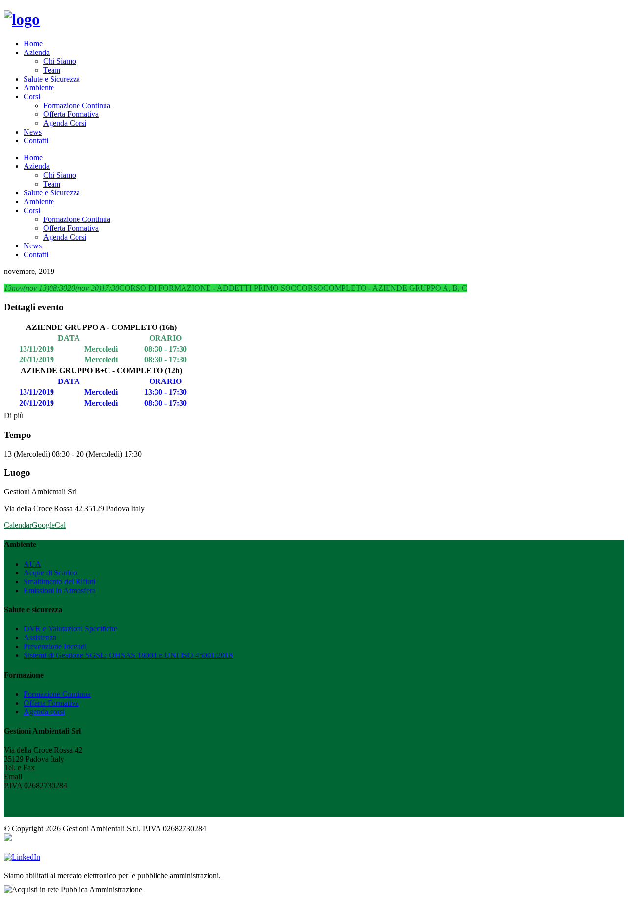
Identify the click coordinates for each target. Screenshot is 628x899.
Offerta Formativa (71, 114)
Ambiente (39, 87)
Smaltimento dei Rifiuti (59, 581)
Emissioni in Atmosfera (60, 590)
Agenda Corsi (64, 123)
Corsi (32, 96)
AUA (32, 564)
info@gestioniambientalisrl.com (73, 776)
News (33, 132)
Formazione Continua (76, 105)
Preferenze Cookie (32, 812)
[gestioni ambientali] (22, 19)
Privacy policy (26, 794)
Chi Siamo (59, 61)
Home (33, 43)
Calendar (18, 525)
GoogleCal (49, 525)
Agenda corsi (44, 712)
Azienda (37, 52)
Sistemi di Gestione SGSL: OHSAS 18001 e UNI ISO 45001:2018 (128, 655)
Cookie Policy (26, 803)
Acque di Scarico (50, 573)
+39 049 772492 (62, 767)
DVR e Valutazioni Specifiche (70, 629)
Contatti (36, 140)
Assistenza (40, 637)
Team (51, 70)
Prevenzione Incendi (55, 646)
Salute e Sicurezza (52, 79)
